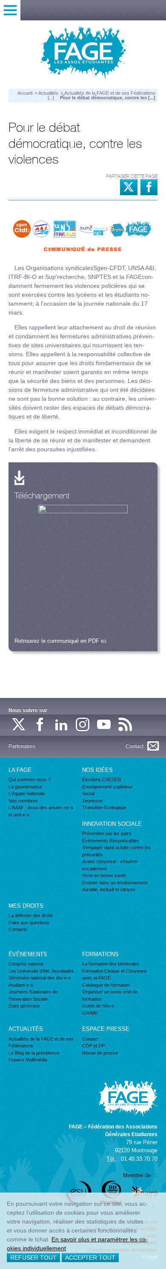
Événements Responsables (110, 840)
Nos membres (23, 800)
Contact (90, 1038)
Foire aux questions (29, 922)
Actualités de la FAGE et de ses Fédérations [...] (101, 95)
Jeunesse (92, 800)
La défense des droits (31, 915)
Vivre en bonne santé (104, 875)
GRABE (90, 1013)
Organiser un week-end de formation (109, 995)
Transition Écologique (104, 807)
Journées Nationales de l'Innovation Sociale (33, 995)
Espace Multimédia (28, 1059)
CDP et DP (93, 1045)
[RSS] (125, 725)
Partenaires (22, 746)
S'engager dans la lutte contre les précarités (116, 851)
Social (88, 793)
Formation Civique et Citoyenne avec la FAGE (114, 974)
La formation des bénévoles (110, 963)
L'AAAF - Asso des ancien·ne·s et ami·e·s (41, 811)
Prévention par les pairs (106, 833)
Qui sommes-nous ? (30, 779)
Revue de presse (100, 1052)
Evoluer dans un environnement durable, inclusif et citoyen (115, 886)
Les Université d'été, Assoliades (41, 971)
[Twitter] (19, 725)
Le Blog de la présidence (34, 1052)
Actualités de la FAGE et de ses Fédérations (41, 1042)
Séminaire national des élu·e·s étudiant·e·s (40, 981)
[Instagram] (83, 725)
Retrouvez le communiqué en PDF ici (60, 641)
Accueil (24, 93)
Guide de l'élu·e (98, 1005)
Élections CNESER (101, 779)
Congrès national (26, 963)
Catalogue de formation (106, 985)
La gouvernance (25, 786)
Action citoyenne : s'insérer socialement (110, 865)
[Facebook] (40, 725)
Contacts (18, 929)
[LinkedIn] (61, 725)
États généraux (24, 1005)
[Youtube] (104, 725)
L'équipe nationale (27, 793)
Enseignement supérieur (107, 786)
